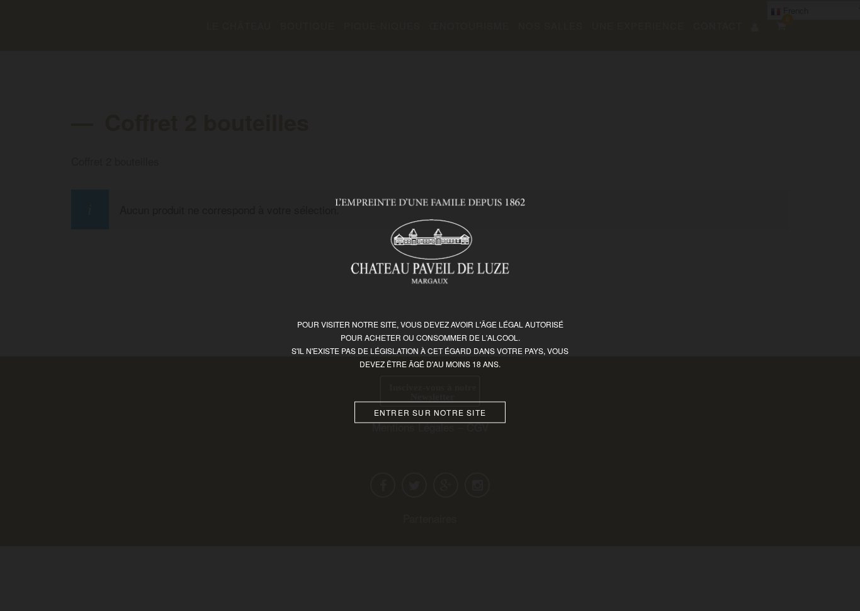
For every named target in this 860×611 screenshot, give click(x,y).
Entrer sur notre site (430, 412)
